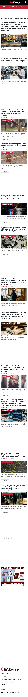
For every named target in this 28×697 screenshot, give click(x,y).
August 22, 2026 (12, 233)
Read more (6, 54)
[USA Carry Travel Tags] (12, 576)
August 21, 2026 (12, 373)
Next (8, 538)
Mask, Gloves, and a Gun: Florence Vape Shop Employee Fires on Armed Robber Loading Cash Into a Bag (13, 487)
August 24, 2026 (12, 32)
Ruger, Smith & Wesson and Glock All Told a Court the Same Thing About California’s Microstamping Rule (14, 60)
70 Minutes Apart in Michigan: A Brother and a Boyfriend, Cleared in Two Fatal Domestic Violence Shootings (13, 112)
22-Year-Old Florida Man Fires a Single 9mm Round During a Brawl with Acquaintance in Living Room (13, 455)
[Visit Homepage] (13, 2)
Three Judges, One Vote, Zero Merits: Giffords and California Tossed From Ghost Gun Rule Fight (13, 229)
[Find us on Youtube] (2, 692)
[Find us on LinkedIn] (13, 692)
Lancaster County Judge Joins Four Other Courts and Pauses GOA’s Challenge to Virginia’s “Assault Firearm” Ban (13, 315)
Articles (14, 679)
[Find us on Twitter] (10, 692)
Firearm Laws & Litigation (8, 35)
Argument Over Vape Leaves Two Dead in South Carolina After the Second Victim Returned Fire (12, 197)
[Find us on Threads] (21, 692)
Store (7, 682)
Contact (3, 684)
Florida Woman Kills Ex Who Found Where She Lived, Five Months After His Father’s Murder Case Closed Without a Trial (13, 368)
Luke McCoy (4, 32)
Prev (4, 538)
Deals (11, 682)
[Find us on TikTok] (15, 692)
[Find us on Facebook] (4, 692)
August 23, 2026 (12, 117)
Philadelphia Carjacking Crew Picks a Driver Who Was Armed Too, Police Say (13, 145)
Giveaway (17, 682)
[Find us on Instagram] (7, 692)
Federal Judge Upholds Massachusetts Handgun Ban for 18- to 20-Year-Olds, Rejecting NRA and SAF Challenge (14, 281)
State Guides (4, 679)
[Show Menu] (2, 2)
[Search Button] (26, 2)
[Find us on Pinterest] (18, 692)
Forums (19, 679)
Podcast (3, 682)
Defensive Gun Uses (7, 120)
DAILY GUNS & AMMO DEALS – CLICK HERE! (12, 6)
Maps (9, 679)
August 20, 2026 (12, 490)
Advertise (23, 682)
